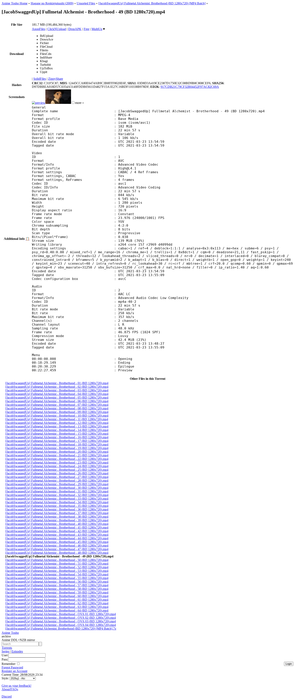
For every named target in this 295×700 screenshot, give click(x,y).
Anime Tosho (10, 632)
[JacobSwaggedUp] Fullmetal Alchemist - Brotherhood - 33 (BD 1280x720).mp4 (56, 498)
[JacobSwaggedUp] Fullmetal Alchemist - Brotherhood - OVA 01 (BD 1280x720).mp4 (60, 614)
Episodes (17, 651)
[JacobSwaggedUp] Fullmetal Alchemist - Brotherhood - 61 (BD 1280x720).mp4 (56, 599)
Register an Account (14, 671)
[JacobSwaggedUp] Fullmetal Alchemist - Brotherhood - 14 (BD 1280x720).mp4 (56, 430)
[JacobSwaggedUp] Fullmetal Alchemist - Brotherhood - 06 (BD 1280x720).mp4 (56, 401)
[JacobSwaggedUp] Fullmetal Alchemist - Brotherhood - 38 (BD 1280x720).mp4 (56, 516)
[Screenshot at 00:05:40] (58, 102)
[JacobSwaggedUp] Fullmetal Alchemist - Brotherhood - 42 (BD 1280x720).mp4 (56, 531)
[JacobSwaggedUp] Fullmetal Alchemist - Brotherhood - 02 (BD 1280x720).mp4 (56, 386)
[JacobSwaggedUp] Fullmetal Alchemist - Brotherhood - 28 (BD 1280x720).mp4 (56, 480)
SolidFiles (39, 78)
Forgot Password (12, 667)
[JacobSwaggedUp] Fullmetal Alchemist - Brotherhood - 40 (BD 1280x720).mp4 (56, 524)
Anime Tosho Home (14, 3)
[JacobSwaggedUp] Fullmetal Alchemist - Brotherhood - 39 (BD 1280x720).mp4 (56, 520)
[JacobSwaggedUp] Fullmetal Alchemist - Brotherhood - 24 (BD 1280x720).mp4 (56, 466)
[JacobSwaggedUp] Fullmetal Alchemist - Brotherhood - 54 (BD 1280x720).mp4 (56, 574)
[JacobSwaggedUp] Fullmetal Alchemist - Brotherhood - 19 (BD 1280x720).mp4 (56, 448)
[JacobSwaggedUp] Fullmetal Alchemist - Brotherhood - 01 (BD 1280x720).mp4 (56, 383)
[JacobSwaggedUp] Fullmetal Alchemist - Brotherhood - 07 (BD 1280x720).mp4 (56, 404)
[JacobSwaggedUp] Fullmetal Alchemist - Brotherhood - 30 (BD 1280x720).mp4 (56, 487)
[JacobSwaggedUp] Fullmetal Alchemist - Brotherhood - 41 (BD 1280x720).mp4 (56, 527)
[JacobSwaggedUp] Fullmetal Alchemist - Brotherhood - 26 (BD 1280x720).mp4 (56, 473)
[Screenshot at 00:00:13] (38, 102)
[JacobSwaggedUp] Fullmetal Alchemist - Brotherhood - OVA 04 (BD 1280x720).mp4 (60, 625)
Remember (9, 664)
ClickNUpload (56, 29)
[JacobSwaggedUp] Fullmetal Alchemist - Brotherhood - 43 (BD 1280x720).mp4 (56, 534)
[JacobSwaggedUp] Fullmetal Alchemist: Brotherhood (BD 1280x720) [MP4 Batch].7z (60, 628)
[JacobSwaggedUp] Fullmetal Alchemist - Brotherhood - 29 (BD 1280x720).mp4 (56, 484)
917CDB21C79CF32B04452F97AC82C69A (190, 86)
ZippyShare (55, 78)
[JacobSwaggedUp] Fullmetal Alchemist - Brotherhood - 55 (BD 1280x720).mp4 (56, 578)
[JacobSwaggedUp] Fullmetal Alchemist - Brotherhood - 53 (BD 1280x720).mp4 (56, 570)
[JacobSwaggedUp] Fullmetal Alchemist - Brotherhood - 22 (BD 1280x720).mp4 (56, 459)
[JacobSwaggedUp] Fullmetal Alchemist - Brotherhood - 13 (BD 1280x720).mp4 (56, 426)
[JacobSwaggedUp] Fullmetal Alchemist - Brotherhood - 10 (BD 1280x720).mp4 (56, 415)
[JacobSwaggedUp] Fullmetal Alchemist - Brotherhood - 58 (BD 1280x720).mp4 (56, 589)
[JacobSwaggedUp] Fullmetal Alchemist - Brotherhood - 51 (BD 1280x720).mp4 (56, 563)
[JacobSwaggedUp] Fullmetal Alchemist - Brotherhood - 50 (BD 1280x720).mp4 (56, 560)
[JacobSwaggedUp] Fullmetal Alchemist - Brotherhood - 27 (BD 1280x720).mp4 (56, 477)
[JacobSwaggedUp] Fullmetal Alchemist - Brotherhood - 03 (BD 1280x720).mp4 (56, 390)
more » (79, 102)
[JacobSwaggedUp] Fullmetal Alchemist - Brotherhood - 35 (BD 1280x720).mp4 (56, 506)
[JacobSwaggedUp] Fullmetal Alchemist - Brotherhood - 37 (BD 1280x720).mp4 (56, 513)
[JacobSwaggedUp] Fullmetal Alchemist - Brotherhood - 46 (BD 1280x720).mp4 (56, 545)
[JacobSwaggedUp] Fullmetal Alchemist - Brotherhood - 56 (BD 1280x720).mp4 (56, 581)
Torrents (7, 647)
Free (86, 29)
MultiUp (97, 29)
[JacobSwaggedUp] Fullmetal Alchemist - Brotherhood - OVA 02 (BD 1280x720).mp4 (60, 617)
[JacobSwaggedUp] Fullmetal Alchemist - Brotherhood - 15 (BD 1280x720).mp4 (56, 433)
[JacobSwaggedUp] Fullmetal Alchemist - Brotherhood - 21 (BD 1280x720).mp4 (56, 455)
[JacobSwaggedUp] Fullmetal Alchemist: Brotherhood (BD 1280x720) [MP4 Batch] (151, 3)
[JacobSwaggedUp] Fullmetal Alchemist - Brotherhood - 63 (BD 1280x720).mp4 (56, 607)
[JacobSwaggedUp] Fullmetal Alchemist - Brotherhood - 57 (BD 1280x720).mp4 (56, 585)
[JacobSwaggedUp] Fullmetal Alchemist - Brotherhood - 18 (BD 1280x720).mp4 (56, 444)
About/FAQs (10, 689)
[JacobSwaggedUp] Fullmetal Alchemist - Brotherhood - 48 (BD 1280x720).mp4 (56, 552)
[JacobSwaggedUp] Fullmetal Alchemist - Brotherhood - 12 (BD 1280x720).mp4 (56, 422)
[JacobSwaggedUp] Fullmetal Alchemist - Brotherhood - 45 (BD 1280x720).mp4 (56, 542)
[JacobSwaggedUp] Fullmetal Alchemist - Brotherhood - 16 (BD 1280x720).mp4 (56, 437)
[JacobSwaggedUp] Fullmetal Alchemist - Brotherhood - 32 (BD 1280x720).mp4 (56, 495)
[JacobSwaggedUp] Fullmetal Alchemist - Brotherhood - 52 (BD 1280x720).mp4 (56, 567)
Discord (7, 696)
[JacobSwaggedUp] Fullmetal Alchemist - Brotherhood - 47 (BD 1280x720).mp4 (56, 549)
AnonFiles (38, 29)
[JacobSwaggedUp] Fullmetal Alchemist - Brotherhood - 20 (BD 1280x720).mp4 (56, 451)
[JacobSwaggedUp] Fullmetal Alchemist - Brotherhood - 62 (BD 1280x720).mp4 (56, 603)
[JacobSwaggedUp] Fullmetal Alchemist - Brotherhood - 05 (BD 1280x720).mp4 (56, 397)
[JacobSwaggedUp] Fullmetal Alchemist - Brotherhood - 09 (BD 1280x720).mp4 (56, 412)
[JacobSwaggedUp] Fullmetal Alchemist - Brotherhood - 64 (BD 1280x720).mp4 (56, 610)
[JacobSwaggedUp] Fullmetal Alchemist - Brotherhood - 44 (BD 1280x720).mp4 (56, 538)
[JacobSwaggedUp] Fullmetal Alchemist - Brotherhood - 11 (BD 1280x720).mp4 (56, 419)
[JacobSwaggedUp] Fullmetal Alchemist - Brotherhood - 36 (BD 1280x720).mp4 (56, 509)
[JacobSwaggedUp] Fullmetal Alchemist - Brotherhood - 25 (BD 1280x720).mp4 (56, 469)
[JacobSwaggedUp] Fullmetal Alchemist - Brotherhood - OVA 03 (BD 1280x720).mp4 (60, 621)
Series (5, 651)
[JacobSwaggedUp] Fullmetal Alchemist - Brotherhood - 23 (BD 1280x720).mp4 (56, 462)
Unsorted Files (86, 3)
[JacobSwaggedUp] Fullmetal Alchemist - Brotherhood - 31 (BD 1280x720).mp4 (56, 491)
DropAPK (74, 29)
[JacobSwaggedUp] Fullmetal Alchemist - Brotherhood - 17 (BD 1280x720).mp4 (56, 441)
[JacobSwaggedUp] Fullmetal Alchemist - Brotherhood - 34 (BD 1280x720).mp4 (56, 502)
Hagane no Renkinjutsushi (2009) (52, 3)
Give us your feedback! (16, 685)
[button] (73, 102)
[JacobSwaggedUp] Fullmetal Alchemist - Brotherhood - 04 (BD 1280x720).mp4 (56, 394)
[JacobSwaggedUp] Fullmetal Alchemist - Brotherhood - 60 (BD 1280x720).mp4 (56, 596)
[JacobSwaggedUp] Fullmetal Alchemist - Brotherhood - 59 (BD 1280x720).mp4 (56, 592)
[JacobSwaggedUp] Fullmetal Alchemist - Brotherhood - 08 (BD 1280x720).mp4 (56, 408)
